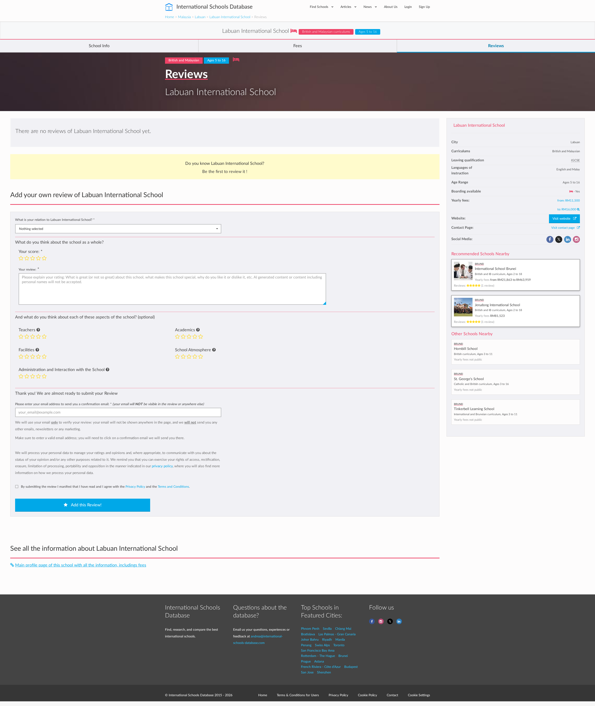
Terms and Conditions (173, 486)
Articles (346, 7)
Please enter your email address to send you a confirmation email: (109, 404)
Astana (319, 661)
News (368, 7)
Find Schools (319, 7)
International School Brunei (495, 269)
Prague (306, 661)
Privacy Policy (135, 486)
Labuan (200, 17)
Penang (306, 645)
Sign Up (424, 7)
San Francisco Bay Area (317, 650)
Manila (340, 639)
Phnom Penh (310, 628)
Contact (392, 695)
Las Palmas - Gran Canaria (337, 634)
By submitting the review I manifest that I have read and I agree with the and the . (105, 486)
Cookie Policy (367, 695)
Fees (297, 46)
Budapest (351, 667)
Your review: (27, 269)
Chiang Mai (343, 628)
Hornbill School (466, 349)
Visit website (562, 218)
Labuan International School (229, 17)
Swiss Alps (322, 645)
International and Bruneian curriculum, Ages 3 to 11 (485, 414)
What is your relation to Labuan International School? (55, 220)
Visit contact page (564, 227)
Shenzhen (324, 672)
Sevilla (327, 628)
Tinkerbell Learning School (474, 409)
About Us (390, 7)
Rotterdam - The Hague (318, 656)
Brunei (343, 656)
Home (169, 17)
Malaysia (184, 17)
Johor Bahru (310, 639)
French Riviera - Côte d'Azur (321, 667)
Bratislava (308, 634)
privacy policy (162, 466)
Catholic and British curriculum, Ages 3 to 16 (481, 384)
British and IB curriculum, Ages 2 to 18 (498, 274)
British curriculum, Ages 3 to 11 (473, 354)
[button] (38, 330)
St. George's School (469, 379)
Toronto (338, 645)
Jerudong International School (497, 305)
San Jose (307, 672)
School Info (99, 46)
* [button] (94, 220)
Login (408, 7)
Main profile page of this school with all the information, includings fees (80, 565)
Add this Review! (86, 505)
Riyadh (327, 639)
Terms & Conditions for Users (298, 695)
